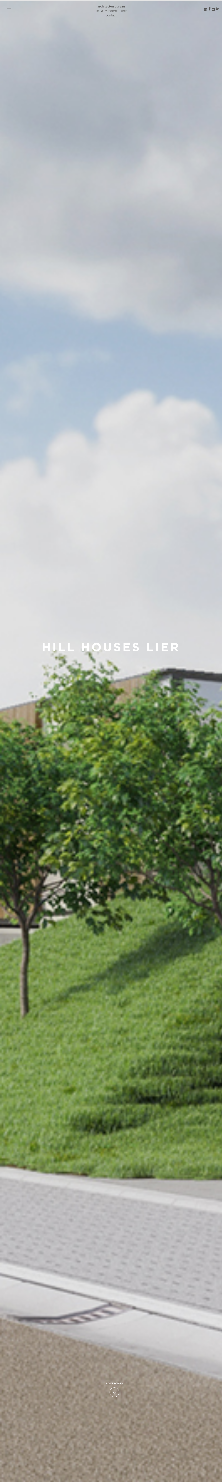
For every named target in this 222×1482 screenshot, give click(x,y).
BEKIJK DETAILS (114, 1383)
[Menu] (9, 9)
